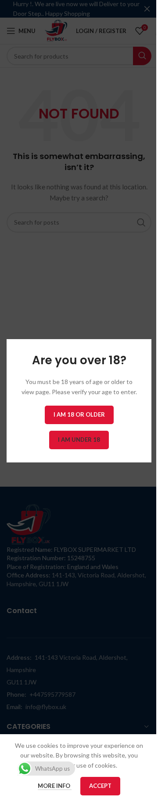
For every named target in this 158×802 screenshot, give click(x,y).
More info (55, 785)
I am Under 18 (79, 440)
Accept (100, 785)
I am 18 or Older (79, 414)
